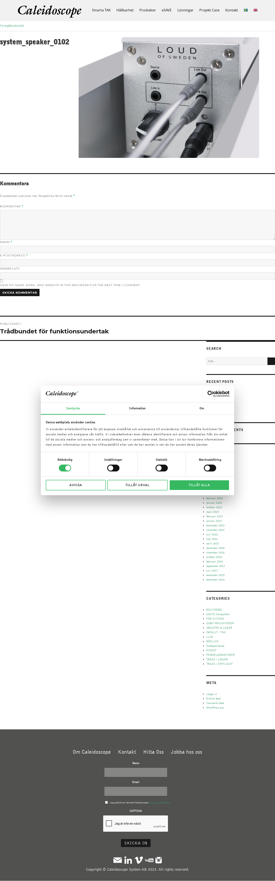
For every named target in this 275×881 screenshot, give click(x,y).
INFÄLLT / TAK (216, 632)
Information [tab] (137, 408)
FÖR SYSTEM (215, 618)
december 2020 (215, 548)
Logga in (211, 694)
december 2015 (215, 575)
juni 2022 (212, 534)
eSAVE (167, 10)
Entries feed (213, 698)
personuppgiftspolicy (159, 802)
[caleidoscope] (50, 11)
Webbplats (10, 268)
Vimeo (138, 860)
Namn (6, 242)
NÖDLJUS (212, 641)
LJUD (209, 636)
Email (135, 782)
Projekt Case (209, 10)
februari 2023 (214, 516)
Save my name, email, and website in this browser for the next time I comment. (70, 285)
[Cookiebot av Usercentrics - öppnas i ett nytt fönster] (210, 394)
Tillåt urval (137, 485)
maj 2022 (212, 539)
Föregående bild (12, 25)
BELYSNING (214, 609)
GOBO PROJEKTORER (220, 623)
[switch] (113, 468)
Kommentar (11, 206)
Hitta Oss (153, 752)
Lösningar (185, 10)
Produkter (147, 10)
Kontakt (231, 10)
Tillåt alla (199, 485)
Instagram (158, 860)
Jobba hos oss (186, 752)
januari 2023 (214, 520)
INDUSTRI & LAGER (219, 627)
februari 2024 (214, 498)
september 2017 (215, 566)
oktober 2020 (214, 557)
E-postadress (14, 255)
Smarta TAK (101, 10)
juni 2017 (212, 570)
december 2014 (215, 579)
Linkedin (128, 860)
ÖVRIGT (211, 650)
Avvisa (75, 485)
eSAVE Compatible (217, 614)
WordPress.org (215, 707)
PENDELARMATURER (220, 654)
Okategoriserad (215, 645)
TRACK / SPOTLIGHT (219, 663)
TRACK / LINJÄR (217, 659)
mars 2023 (212, 511)
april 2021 (212, 543)
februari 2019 (214, 561)
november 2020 (215, 552)
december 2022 (215, 525)
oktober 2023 (214, 507)
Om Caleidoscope (92, 752)
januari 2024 (214, 502)
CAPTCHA (136, 810)
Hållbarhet (125, 10)
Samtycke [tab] (73, 408)
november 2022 (215, 529)
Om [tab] (202, 408)
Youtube (149, 860)
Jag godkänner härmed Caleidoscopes (140, 802)
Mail (117, 860)
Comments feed (215, 703)
